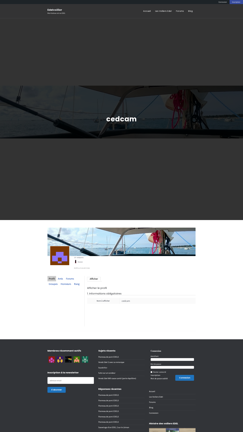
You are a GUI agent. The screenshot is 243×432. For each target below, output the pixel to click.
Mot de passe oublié (159, 378)
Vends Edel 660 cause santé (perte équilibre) (117, 378)
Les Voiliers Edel (163, 11)
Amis (60, 278)
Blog (190, 11)
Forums (180, 11)
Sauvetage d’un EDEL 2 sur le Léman (113, 427)
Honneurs (66, 283)
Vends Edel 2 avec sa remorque (111, 362)
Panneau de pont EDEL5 (108, 357)
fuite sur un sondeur (106, 373)
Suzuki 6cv (102, 367)
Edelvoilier (54, 10)
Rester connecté (159, 372)
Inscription (236, 2)
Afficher (94, 278)
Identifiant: (155, 356)
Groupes (53, 283)
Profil (52, 278)
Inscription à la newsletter (63, 372)
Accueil (147, 11)
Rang (77, 283)
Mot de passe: (156, 364)
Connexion (222, 2)
